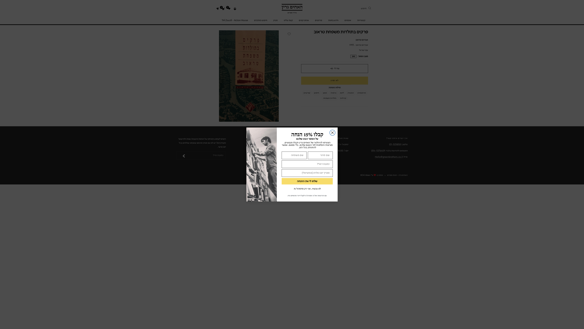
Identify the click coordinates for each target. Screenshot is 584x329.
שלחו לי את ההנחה (307, 181)
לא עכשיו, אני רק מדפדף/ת (307, 189)
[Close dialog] (332, 132)
